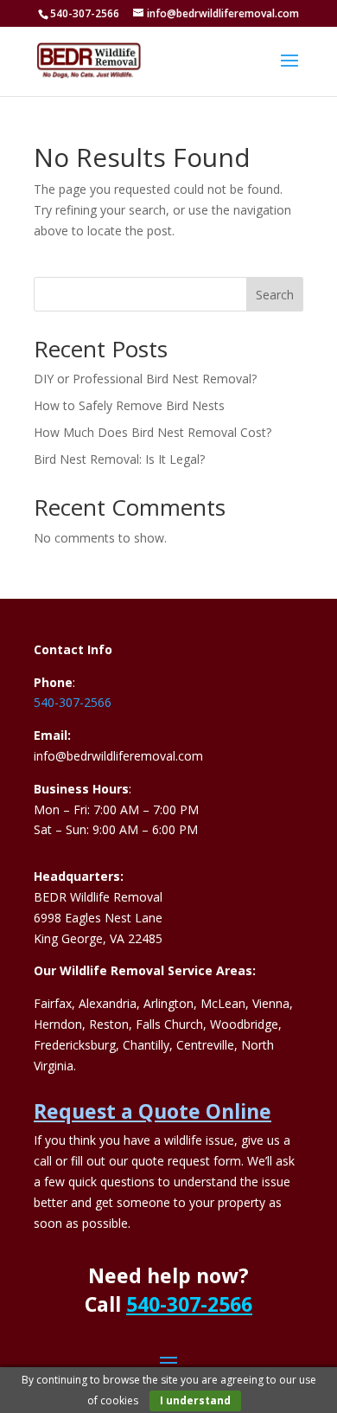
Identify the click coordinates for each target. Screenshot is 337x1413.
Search (275, 294)
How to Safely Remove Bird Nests (129, 405)
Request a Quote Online (152, 1111)
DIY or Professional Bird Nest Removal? (145, 378)
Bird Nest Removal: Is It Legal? (119, 459)
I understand (195, 1400)
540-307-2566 (72, 702)
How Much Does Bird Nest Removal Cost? (152, 432)
